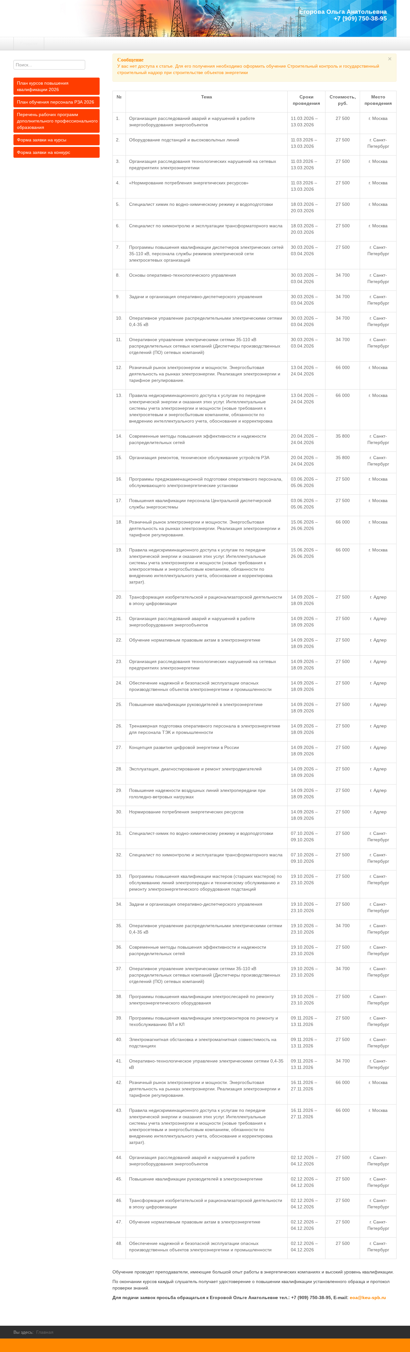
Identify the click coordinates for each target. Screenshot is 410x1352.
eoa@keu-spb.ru (368, 1297)
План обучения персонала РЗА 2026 (55, 102)
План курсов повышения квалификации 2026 (43, 86)
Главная (28, 43)
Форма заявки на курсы (41, 139)
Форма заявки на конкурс (43, 152)
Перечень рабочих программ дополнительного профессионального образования (57, 121)
